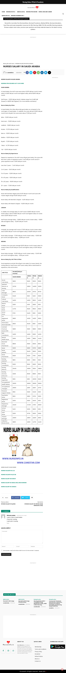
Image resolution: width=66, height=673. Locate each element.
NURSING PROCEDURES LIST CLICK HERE (12, 83)
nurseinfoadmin (6, 602)
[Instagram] (8, 651)
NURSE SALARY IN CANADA (8, 486)
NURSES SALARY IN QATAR (8, 474)
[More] (32, 497)
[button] (63, 14)
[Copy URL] (49, 72)
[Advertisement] (33, 49)
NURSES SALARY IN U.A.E (8, 470)
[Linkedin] (42, 72)
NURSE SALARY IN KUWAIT (8, 478)
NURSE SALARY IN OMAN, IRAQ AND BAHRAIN (13, 482)
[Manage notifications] (62, 669)
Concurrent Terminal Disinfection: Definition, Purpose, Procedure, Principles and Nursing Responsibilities (55, 603)
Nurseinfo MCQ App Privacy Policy (24, 601)
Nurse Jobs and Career (8, 63)
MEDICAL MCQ (6, 599)
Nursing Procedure (37, 599)
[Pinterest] (34, 72)
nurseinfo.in (10, 72)
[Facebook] (27, 72)
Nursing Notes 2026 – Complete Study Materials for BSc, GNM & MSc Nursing (40, 603)
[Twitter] (31, 72)
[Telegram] (45, 72)
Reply (8, 523)
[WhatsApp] (38, 72)
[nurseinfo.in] (4, 72)
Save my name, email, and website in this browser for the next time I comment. (21, 550)
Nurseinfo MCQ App (8, 601)
